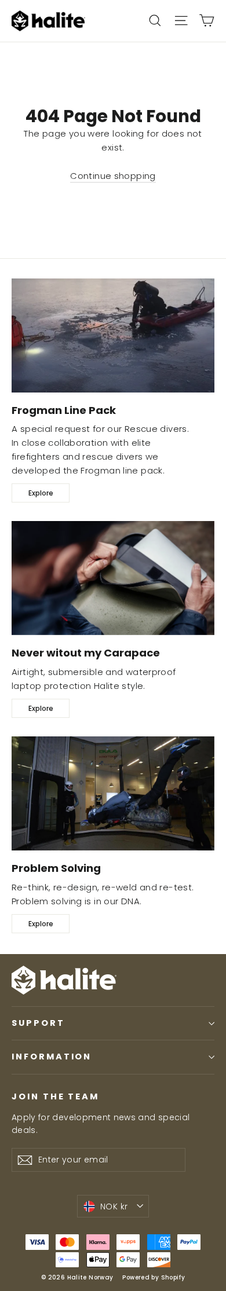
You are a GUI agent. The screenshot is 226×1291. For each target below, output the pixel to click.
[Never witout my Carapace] (113, 578)
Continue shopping (112, 176)
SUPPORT (38, 1023)
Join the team (55, 1096)
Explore (40, 493)
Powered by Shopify (153, 1277)
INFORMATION (52, 1056)
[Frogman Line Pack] (113, 335)
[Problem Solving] (113, 793)
